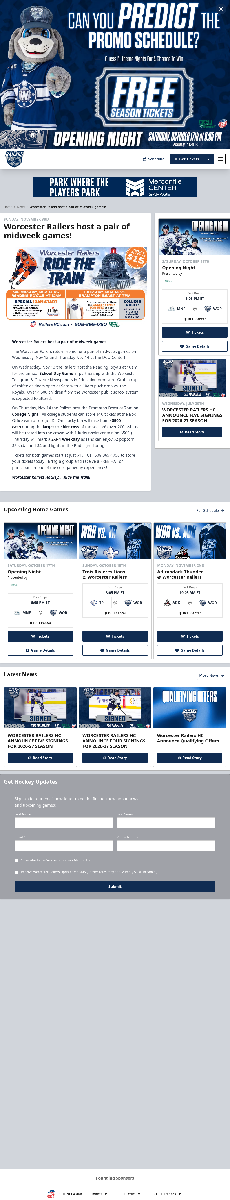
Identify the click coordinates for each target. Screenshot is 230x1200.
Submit (115, 886)
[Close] (221, 9)
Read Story (194, 432)
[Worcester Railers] (14, 159)
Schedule (156, 159)
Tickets (197, 332)
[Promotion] (115, 139)
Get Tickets (189, 159)
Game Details (198, 346)
